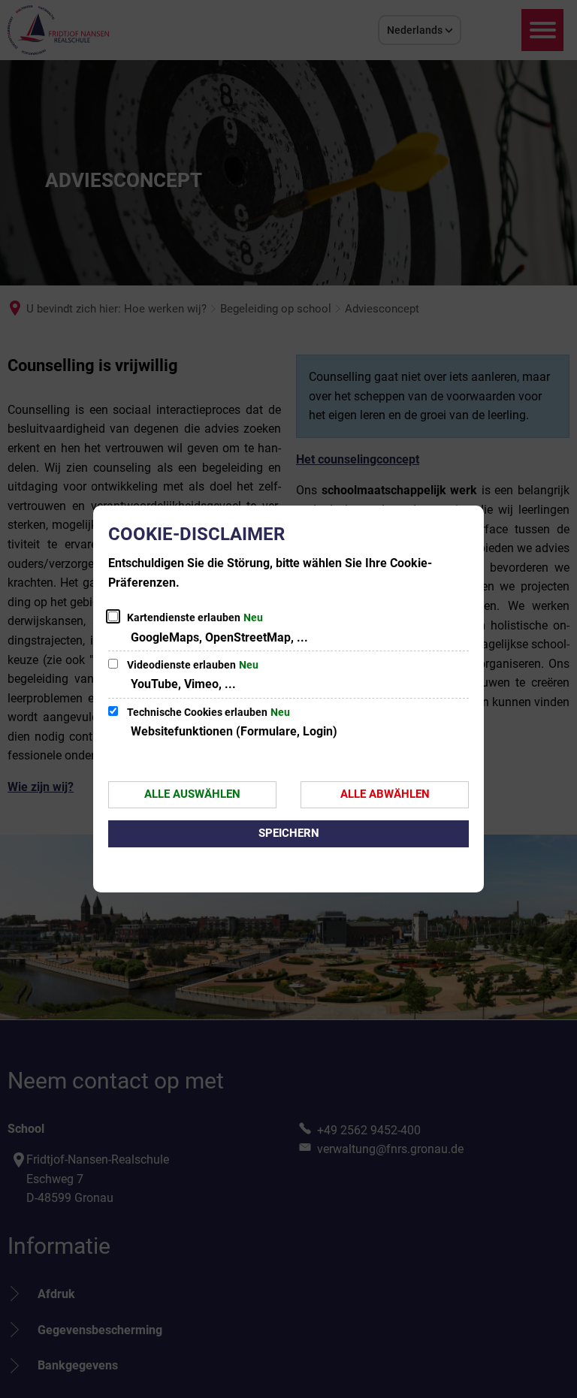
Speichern (288, 833)
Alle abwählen (385, 794)
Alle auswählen (192, 794)
